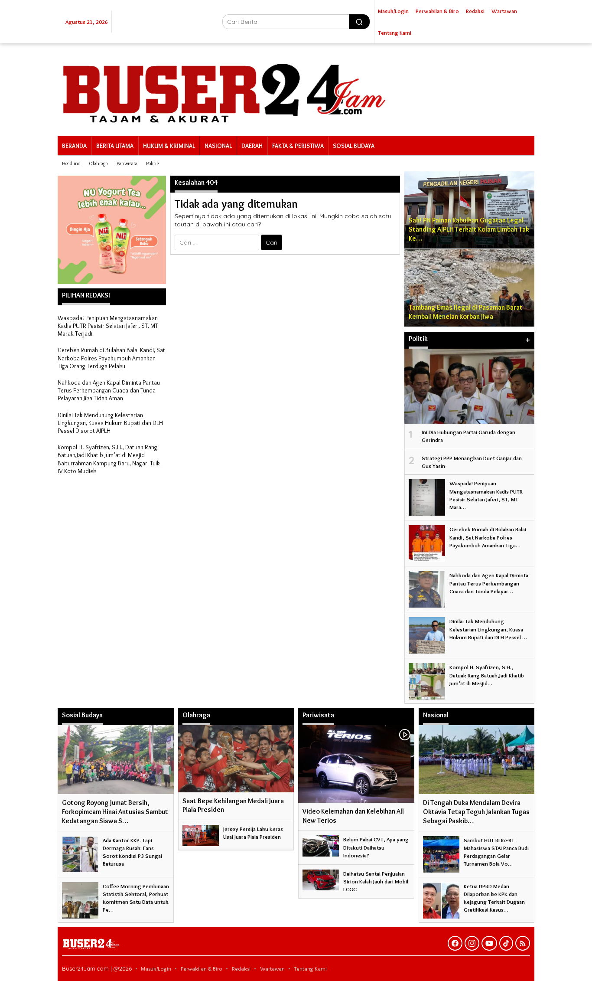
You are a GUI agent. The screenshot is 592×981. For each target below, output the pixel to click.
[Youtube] (489, 943)
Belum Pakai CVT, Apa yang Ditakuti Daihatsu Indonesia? (376, 847)
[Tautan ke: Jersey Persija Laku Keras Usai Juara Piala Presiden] (200, 833)
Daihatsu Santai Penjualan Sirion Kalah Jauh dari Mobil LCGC (375, 881)
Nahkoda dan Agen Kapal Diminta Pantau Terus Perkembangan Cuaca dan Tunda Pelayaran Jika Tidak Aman (109, 390)
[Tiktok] (506, 943)
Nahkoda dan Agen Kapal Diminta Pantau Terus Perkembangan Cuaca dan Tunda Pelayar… (488, 583)
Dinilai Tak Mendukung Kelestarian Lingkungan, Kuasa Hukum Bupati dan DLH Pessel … (488, 629)
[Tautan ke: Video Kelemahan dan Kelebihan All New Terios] (356, 763)
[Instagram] (472, 943)
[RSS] (522, 943)
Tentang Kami (310, 968)
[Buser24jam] (296, 88)
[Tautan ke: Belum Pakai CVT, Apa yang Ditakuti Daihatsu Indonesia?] (321, 844)
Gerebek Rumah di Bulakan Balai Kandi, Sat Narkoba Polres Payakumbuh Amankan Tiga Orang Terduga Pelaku (111, 358)
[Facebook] (455, 943)
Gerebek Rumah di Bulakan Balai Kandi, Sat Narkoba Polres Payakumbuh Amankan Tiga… (487, 537)
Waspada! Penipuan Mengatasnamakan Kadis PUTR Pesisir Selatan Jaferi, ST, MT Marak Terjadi (108, 325)
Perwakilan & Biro (201, 968)
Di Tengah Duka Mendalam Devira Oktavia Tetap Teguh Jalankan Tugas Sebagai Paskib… (476, 811)
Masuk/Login (156, 968)
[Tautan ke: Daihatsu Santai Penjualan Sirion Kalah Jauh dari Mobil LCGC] (321, 878)
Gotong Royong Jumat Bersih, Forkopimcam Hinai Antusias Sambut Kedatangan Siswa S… (115, 811)
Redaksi (241, 968)
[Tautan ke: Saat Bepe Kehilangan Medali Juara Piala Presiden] (236, 758)
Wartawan (272, 968)
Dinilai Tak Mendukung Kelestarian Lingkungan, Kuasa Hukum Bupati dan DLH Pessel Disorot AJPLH (110, 423)
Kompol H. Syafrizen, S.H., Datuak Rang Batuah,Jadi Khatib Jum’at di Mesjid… (486, 675)
